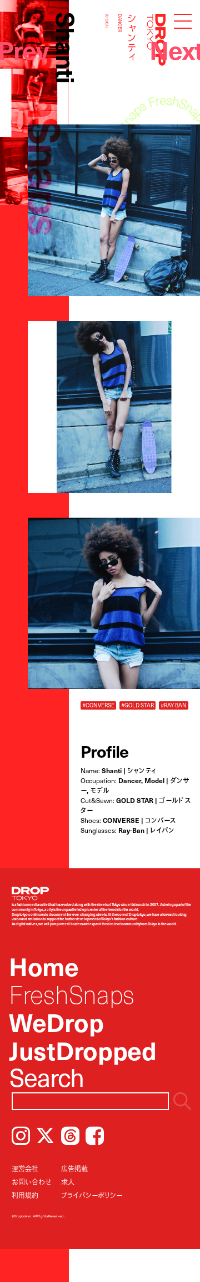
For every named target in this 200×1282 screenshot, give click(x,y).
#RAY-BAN (174, 705)
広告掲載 (74, 1168)
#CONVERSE (98, 705)
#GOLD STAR (137, 705)
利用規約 (25, 1195)
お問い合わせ (32, 1181)
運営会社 (25, 1168)
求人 (67, 1181)
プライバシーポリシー (91, 1195)
